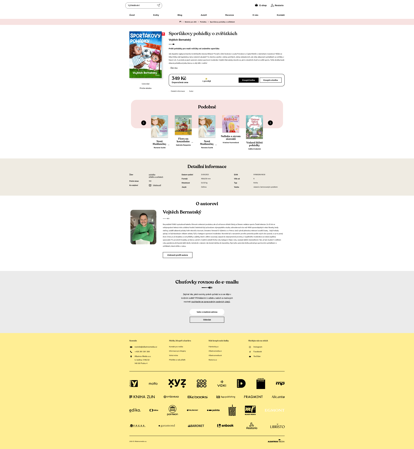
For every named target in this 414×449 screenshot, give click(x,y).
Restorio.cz (213, 360)
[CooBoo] (202, 383)
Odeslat (207, 320)
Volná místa (173, 355)
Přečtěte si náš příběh (177, 360)
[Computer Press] (260, 383)
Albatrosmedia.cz (215, 351)
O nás (255, 15)
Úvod (132, 15)
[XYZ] (177, 383)
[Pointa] (213, 410)
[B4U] (225, 396)
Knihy (156, 15)
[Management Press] (280, 383)
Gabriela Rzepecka (183, 145)
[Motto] (153, 383)
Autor (191, 91)
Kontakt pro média (176, 347)
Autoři (204, 15)
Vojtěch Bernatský (180, 39)
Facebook (257, 352)
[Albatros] (133, 383)
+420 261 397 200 (142, 352)
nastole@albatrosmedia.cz (146, 347)
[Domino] (241, 383)
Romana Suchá (159, 148)
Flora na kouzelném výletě (183, 141)
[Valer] (232, 410)
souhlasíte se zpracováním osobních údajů (210, 302)
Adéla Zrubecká (254, 149)
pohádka (152, 175)
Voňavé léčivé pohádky (254, 144)
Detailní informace (178, 91)
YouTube (256, 356)
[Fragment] (253, 396)
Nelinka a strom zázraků (231, 138)
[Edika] (135, 410)
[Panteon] (172, 410)
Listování (145, 84)
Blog (180, 15)
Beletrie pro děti (191, 22)
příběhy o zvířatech (156, 177)
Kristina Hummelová (231, 143)
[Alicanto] (278, 396)
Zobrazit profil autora (177, 255)
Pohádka (203, 22)
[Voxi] (221, 383)
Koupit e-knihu (270, 80)
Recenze (229, 15)
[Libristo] (277, 425)
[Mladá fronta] (250, 410)
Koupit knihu (248, 80)
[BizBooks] (197, 396)
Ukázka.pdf (157, 185)
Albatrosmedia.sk (215, 355)
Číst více (174, 68)
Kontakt (281, 15)
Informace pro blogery (177, 351)
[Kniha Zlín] (142, 396)
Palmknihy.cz (213, 347)
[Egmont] (274, 410)
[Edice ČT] (153, 410)
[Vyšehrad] (171, 396)
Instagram (257, 347)
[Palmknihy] (192, 410)
